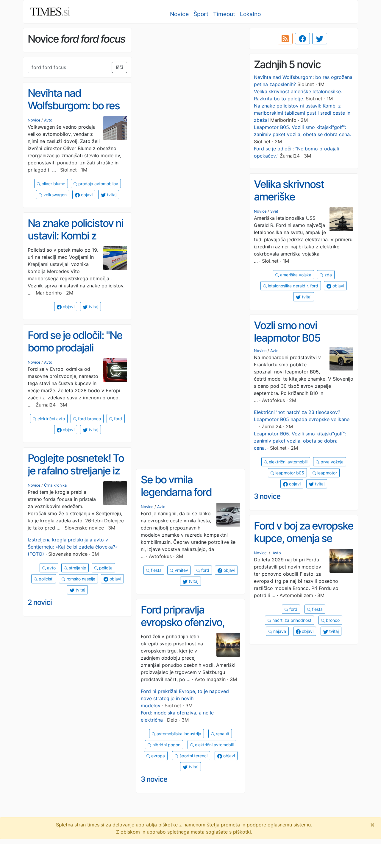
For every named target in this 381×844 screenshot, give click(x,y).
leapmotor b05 (289, 472)
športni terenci (192, 755)
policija (105, 567)
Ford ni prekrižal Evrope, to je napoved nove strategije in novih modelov (185, 698)
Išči (119, 67)
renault (222, 733)
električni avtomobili (287, 461)
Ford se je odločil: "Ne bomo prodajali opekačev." (75, 348)
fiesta (156, 570)
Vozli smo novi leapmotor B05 (287, 331)
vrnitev (181, 570)
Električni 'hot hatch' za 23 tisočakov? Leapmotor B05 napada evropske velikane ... (301, 419)
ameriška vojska (295, 274)
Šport (200, 14)
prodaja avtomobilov (97, 183)
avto (51, 567)
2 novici (40, 602)
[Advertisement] (190, 70)
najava (279, 631)
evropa (157, 755)
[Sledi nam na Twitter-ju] (319, 39)
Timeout (224, 14)
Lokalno (250, 14)
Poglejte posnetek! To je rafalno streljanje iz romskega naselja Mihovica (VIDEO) (76, 477)
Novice (179, 14)
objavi (86, 194)
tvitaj (111, 194)
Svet (274, 211)
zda (327, 274)
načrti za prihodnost (291, 620)
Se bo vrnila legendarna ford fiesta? (176, 492)
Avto (48, 120)
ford (117, 418)
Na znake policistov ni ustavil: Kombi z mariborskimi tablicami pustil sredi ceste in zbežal (302, 113)
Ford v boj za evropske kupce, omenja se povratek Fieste (303, 538)
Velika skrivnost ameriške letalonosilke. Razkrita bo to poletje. (302, 203)
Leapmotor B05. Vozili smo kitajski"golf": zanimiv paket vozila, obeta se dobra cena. (300, 441)
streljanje (77, 567)
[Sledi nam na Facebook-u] (302, 39)
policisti (45, 578)
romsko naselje (80, 578)
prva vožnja (331, 461)
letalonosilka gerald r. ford (292, 285)
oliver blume (52, 183)
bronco (332, 620)
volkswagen (54, 194)
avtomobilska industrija (178, 733)
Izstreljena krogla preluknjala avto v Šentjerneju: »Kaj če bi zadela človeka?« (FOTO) (73, 547)
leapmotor (326, 472)
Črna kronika (55, 485)
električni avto (50, 418)
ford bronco (89, 418)
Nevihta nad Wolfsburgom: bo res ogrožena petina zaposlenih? (74, 112)
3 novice (267, 496)
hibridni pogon (165, 744)
